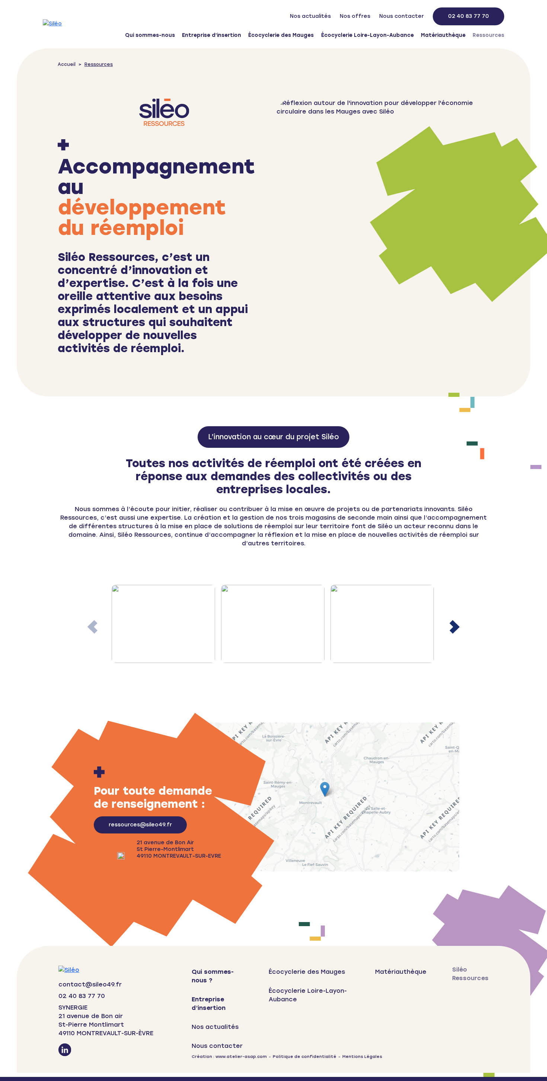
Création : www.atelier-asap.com (229, 1056)
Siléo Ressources (470, 974)
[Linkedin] (64, 1050)
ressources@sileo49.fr (140, 825)
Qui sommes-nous (150, 35)
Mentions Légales (362, 1056)
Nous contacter (401, 16)
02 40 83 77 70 (468, 16)
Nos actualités (310, 16)
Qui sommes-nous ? (213, 976)
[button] (455, 627)
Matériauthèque (443, 35)
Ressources (488, 35)
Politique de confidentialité (304, 1056)
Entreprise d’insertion (211, 35)
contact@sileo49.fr (90, 984)
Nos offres (355, 16)
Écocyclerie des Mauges (281, 35)
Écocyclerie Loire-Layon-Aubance (367, 35)
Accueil (67, 64)
